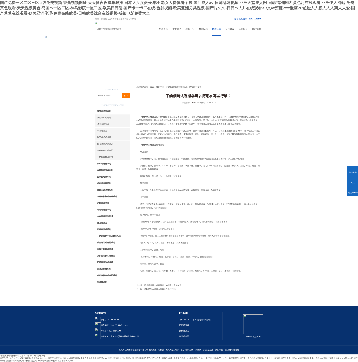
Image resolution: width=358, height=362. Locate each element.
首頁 (152, 87)
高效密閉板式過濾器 (106, 256)
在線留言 (243, 29)
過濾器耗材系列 (104, 269)
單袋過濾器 (102, 131)
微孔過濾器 (102, 223)
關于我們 (176, 29)
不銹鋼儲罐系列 (104, 229)
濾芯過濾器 (184, 336)
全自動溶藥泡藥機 (105, 216)
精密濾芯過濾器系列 (106, 243)
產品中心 (189, 29)
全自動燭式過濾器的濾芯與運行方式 (160, 289)
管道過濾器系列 (104, 210)
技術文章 (216, 29)
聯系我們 (256, 29)
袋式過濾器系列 (104, 111)
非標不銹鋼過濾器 (105, 249)
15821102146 (255, 19)
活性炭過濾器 (103, 203)
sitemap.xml (208, 350)
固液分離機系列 (104, 177)
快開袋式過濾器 (104, 137)
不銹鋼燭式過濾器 (148, 117)
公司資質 (229, 29)
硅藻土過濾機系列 (105, 190)
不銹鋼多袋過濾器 (105, 150)
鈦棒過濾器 (184, 331)
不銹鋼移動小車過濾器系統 (109, 236)
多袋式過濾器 (103, 124)
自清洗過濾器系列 (105, 170)
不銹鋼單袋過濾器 (105, 157)
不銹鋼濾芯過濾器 (105, 262)
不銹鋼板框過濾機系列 (107, 196)
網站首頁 (163, 29)
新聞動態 (203, 29)
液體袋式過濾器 (104, 118)
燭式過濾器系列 (104, 164)
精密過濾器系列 (104, 183)
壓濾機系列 (102, 282)
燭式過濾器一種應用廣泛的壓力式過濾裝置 (162, 285)
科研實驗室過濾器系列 (107, 275)
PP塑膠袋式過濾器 (105, 144)
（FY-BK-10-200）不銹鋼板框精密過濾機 (196, 320)
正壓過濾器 (184, 325)
